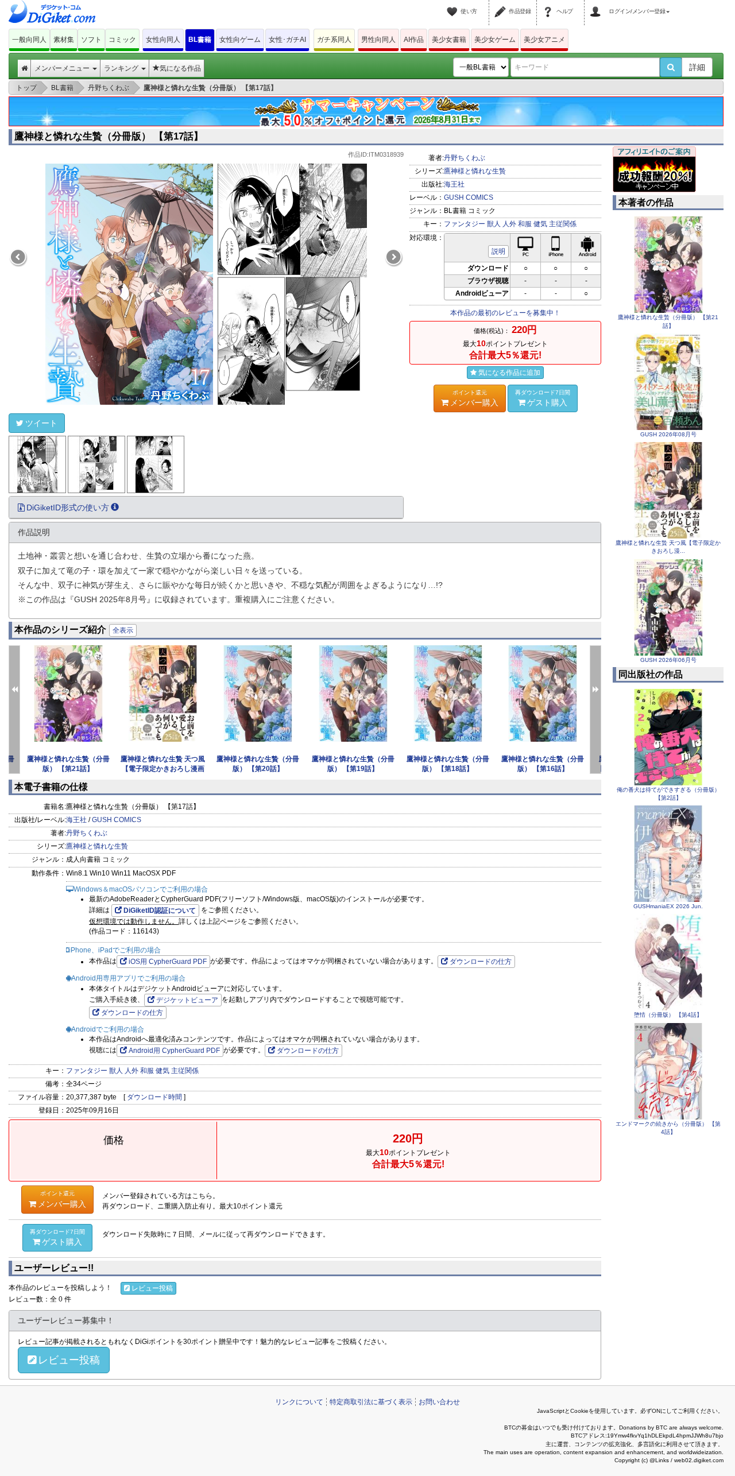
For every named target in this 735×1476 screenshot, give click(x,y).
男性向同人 (378, 40)
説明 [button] (498, 251)
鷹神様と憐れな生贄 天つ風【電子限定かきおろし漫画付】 (163, 768)
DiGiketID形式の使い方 (67, 507)
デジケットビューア (187, 1000)
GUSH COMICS (468, 197)
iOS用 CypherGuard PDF (168, 962)
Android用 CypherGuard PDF (174, 1051)
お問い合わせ (439, 1402)
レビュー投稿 (152, 1288)
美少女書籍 (449, 40)
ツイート (41, 423)
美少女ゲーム (495, 40)
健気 (540, 224)
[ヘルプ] (549, 5)
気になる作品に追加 (509, 373)
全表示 (123, 630)
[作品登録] (501, 5)
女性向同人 (163, 40)
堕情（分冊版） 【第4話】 (668, 1015)
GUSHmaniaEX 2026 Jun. (668, 906)
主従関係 (563, 224)
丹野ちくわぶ (464, 158)
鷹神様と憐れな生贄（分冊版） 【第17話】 (108, 136)
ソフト (91, 40)
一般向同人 (29, 40)
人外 (509, 224)
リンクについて (299, 1402)
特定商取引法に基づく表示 (371, 1402)
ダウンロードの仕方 (481, 962)
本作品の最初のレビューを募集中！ (505, 313)
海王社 (454, 184)
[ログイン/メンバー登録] (597, 5)
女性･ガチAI (287, 40)
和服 (525, 224)
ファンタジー (464, 224)
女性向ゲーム (240, 40)
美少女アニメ (544, 40)
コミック (122, 40)
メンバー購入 (474, 398)
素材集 (63, 40)
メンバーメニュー (62, 68)
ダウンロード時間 (154, 1097)
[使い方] (453, 5)
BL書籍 (199, 40)
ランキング (122, 68)
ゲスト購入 (542, 398)
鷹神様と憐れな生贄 (475, 171)
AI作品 (414, 40)
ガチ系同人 (334, 40)
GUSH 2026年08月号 (668, 434)
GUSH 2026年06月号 (668, 660)
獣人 (494, 224)
